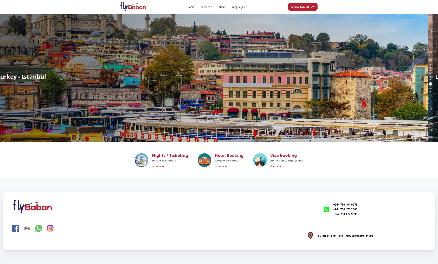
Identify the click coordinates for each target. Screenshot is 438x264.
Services (206, 7)
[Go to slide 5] (430, 90)
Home (191, 7)
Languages (239, 7)
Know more (158, 166)
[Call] (326, 209)
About (222, 7)
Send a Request (303, 7)
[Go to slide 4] (430, 84)
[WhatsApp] (38, 228)
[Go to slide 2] (430, 72)
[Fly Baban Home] (126, 206)
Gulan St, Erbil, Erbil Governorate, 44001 (345, 236)
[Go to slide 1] (430, 66)
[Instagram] (50, 228)
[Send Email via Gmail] (27, 228)
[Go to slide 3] (430, 78)
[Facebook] (15, 228)
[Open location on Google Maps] (310, 235)
